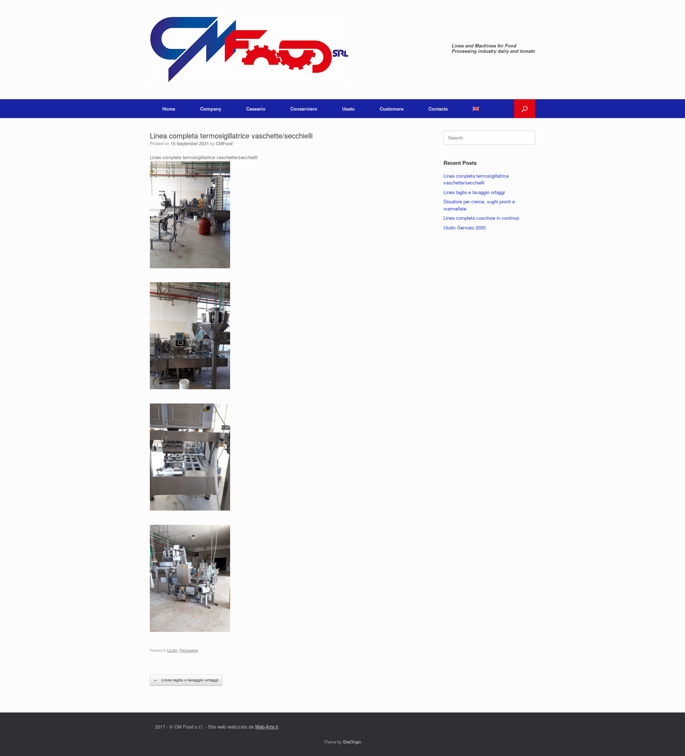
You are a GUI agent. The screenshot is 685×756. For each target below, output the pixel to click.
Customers (392, 108)
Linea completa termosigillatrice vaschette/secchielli (476, 179)
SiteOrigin (352, 742)
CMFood (224, 143)
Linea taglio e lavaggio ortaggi (186, 680)
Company (210, 108)
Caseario (255, 108)
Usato (348, 108)
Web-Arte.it (266, 726)
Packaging (188, 650)
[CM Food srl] (249, 49)
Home (168, 108)
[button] (524, 108)
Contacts (438, 108)
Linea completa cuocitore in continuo (481, 217)
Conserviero (303, 108)
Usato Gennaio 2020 (464, 227)
